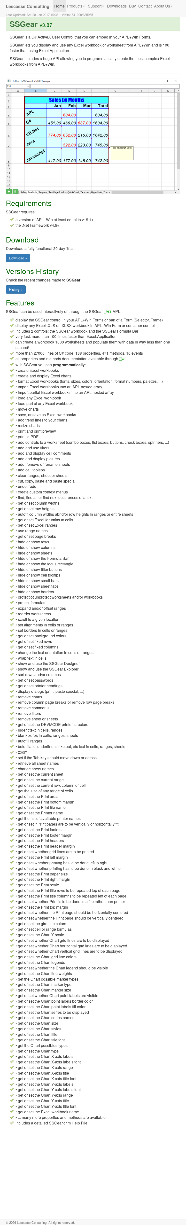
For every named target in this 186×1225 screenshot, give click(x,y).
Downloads (117, 6)
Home (59, 6)
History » (16, 289)
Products (76, 6)
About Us (163, 6)
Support (96, 6)
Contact (145, 6)
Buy (132, 6)
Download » (18, 258)
